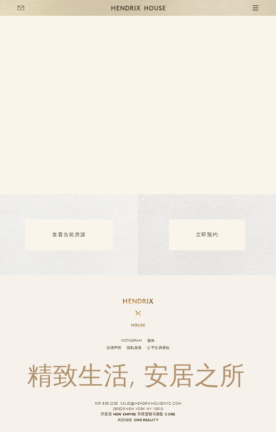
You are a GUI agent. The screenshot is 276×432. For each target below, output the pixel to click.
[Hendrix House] (138, 8)
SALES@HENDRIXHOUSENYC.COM (150, 403)
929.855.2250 (106, 403)
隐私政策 (134, 347)
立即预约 (207, 235)
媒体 (151, 340)
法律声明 (113, 347)
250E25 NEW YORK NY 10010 (138, 408)
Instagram (131, 340)
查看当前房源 (69, 235)
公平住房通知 (158, 347)
